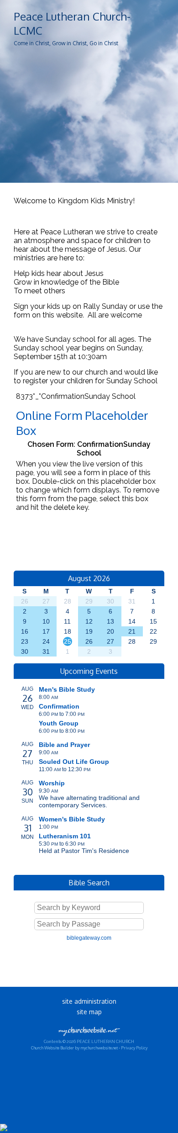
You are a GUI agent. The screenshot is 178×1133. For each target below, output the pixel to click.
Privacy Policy (134, 1047)
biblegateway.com (89, 938)
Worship (52, 783)
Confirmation (59, 706)
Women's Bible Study (72, 819)
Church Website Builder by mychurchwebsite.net (74, 1047)
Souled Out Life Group (74, 761)
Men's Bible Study (67, 689)
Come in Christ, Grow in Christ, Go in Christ (66, 43)
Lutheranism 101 (65, 836)
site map (89, 1012)
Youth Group (59, 723)
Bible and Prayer (64, 744)
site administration (89, 1001)
